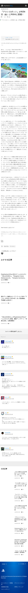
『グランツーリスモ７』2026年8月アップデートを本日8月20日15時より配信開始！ (20, 519)
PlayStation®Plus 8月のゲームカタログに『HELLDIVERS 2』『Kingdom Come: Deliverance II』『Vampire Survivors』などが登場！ (13, 277)
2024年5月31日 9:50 (9, 375)
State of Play (6, 246)
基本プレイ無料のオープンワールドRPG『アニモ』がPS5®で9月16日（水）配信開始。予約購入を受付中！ (14, 298)
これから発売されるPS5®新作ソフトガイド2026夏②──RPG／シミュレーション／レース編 (21, 473)
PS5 (2, 246)
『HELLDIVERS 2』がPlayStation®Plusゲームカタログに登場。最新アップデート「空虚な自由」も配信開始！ (14, 319)
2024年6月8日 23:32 (9, 449)
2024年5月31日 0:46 (9, 358)
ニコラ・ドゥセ (8, 37)
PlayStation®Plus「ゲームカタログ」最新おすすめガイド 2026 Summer (21, 530)
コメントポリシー (5, 589)
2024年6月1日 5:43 (9, 414)
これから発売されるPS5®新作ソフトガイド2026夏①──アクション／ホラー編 (21, 507)
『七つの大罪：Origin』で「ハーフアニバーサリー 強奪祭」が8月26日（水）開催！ (21, 485)
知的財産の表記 (5, 587)
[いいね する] (8, 282)
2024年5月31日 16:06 (9, 398)
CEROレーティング (18, 587)
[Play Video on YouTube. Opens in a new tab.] (24, 76)
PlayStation (8, 5)
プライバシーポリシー (19, 583)
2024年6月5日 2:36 (9, 434)
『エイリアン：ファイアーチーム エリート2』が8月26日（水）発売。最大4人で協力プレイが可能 (21, 496)
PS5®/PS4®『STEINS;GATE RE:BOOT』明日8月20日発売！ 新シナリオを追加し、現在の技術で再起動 (21, 541)
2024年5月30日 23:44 (9, 342)
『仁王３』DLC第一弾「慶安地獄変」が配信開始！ (20, 551)
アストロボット (12, 246)
